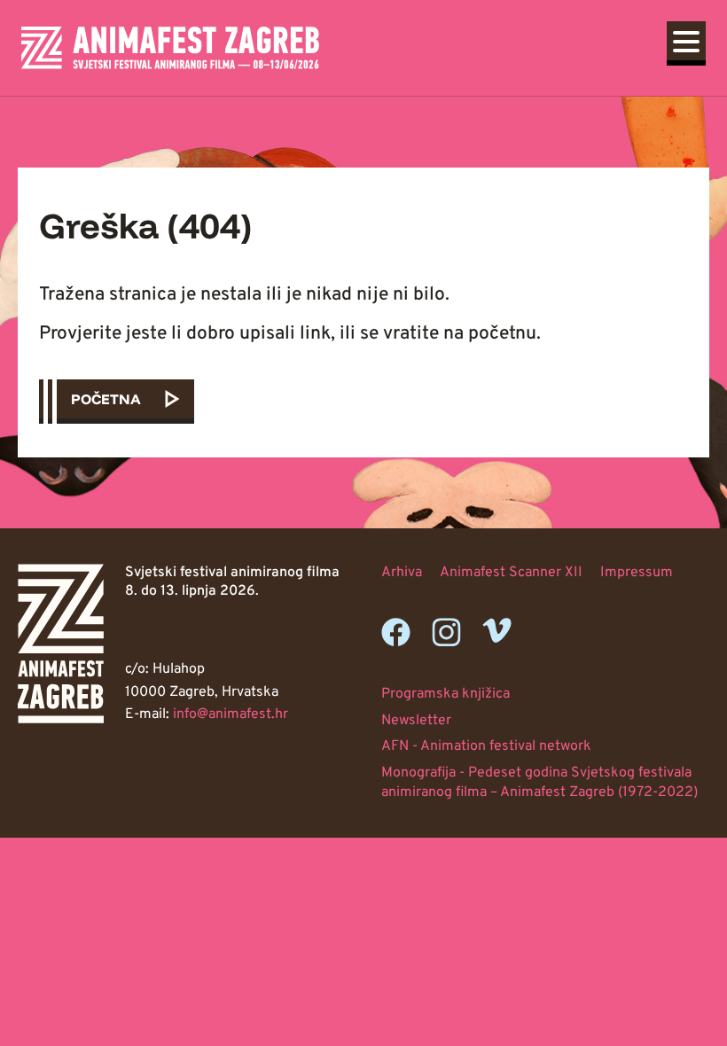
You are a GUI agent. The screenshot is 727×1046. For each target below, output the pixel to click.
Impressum (636, 573)
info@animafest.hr (230, 714)
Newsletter (416, 721)
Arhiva (401, 573)
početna (106, 399)
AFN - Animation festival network (486, 746)
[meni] (686, 40)
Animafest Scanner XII (511, 573)
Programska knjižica (445, 694)
